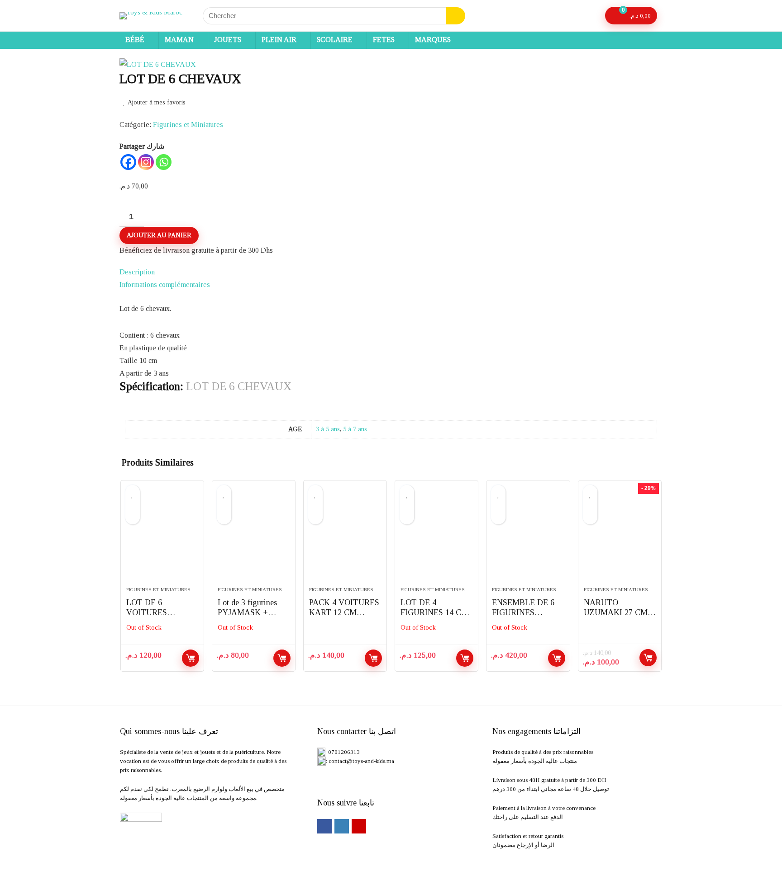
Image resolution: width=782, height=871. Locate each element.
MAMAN (179, 39)
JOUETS (227, 39)
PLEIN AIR (279, 39)
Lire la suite (190, 658)
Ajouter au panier (159, 235)
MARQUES (433, 39)
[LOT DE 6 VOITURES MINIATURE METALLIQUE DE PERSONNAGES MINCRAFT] (162, 538)
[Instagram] (146, 162)
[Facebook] (128, 162)
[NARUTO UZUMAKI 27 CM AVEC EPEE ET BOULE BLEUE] (620, 538)
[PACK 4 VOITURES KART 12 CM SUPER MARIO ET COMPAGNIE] (345, 538)
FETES (384, 39)
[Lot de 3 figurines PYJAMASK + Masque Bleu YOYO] (254, 538)
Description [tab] (137, 272)
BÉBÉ (134, 39)
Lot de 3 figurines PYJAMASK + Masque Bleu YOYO (252, 612)
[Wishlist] (590, 16)
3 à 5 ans (328, 429)
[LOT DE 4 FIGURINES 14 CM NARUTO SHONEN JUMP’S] (436, 538)
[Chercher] (455, 15)
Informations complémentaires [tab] (164, 284)
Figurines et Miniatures (188, 124)
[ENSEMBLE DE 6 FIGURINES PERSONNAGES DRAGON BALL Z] (528, 538)
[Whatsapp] (164, 162)
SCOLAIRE (335, 39)
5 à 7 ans (355, 429)
